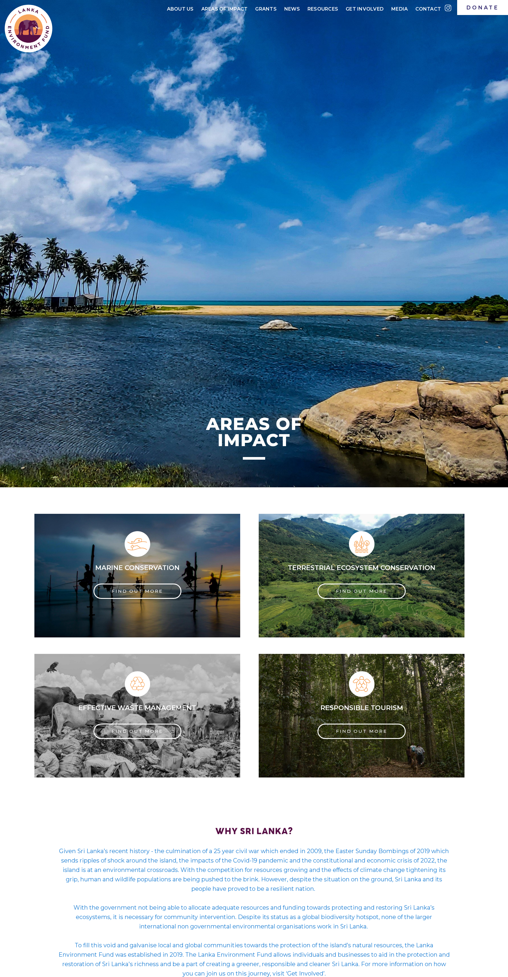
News (292, 9)
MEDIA (399, 9)
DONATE (482, 7)
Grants (266, 9)
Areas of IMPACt (224, 9)
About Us (180, 9)
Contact (428, 9)
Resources (323, 9)
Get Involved (365, 9)
